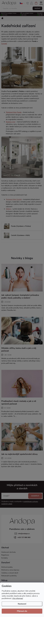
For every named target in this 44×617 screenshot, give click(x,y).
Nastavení (22, 604)
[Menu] (41, 3)
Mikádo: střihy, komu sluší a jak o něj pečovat (18, 349)
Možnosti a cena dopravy (10, 570)
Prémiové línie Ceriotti (14, 199)
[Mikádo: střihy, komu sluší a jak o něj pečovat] (22, 331)
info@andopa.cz (24, 533)
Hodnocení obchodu (8, 552)
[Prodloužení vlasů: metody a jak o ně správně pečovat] (22, 384)
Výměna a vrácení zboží (9, 573)
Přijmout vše (22, 611)
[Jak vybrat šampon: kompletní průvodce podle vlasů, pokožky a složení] (22, 278)
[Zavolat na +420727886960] (27, 3)
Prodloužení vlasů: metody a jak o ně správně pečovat (18, 402)
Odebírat (35, 496)
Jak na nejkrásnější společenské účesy (19, 454)
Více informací (17, 598)
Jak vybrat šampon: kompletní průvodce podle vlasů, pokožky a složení (20, 296)
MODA (8, 209)
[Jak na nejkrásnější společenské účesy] (22, 437)
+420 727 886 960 (23, 537)
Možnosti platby (7, 567)
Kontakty (4, 558)
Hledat (37, 8)
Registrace (5, 555)
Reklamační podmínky (9, 576)
